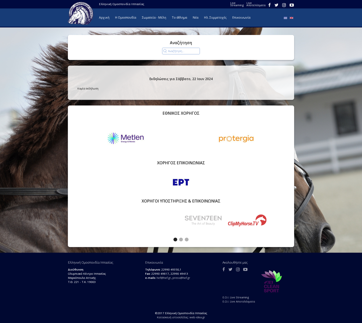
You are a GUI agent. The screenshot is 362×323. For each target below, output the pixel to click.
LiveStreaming (237, 4)
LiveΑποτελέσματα (255, 4)
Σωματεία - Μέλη (154, 17)
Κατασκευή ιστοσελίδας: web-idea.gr (181, 317)
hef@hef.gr (164, 278)
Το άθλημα (179, 17)
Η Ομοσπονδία (125, 17)
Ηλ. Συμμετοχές (215, 17)
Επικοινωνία (241, 17)
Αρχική (104, 17)
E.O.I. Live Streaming (235, 297)
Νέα (195, 17)
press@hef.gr (181, 278)
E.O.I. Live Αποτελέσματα (238, 301)
